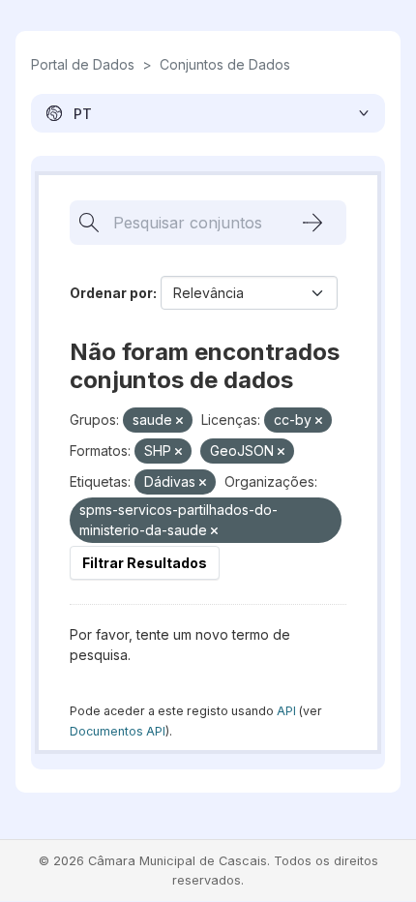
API (286, 711)
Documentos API (117, 731)
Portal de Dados (82, 64)
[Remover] (179, 421)
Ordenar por (111, 293)
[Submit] (312, 222)
